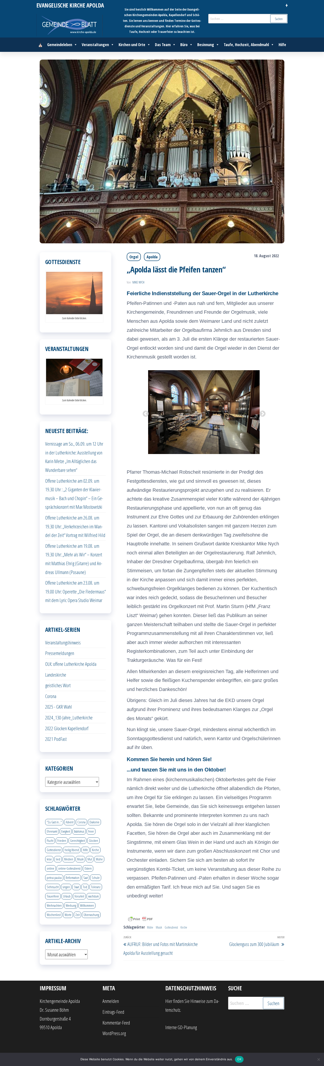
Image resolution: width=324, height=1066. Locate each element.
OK (239, 1059)
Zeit (77, 914)
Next (261, 412)
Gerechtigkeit (77, 840)
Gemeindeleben (59, 44)
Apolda (152, 256)
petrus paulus (54, 877)
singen (66, 887)
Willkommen (87, 905)
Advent (69, 822)
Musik (159, 927)
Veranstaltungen (95, 44)
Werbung (71, 905)
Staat (76, 887)
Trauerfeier (53, 896)
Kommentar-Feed (116, 1022)
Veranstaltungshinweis (63, 642)
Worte (68, 914)
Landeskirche (55, 674)
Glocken (93, 840)
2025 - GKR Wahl (58, 706)
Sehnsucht (53, 887)
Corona (50, 696)
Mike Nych (138, 282)
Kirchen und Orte (132, 44)
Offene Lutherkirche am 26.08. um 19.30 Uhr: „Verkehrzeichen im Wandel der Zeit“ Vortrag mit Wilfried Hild (75, 526)
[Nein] (318, 1059)
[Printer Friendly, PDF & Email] (140, 919)
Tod (85, 887)
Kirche (184, 927)
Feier (91, 831)
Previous (144, 412)
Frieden (61, 840)
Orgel (133, 256)
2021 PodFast (56, 739)
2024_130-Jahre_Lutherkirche (69, 717)
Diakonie (94, 822)
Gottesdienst (171, 927)
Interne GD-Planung (181, 1027)
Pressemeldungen (59, 653)
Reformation (72, 877)
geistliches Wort (58, 685)
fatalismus (79, 831)
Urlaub (67, 896)
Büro (184, 44)
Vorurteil (79, 896)
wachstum (93, 896)
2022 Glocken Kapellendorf (66, 728)
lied (58, 859)
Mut (90, 859)
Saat (85, 877)
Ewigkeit (65, 831)
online (50, 868)
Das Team (163, 44)
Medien (68, 859)
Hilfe (282, 44)
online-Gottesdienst (69, 868)
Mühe (150, 927)
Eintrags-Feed (113, 1011)
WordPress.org (114, 1033)
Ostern (88, 868)
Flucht (50, 840)
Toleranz (96, 887)
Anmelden (110, 1001)
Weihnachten (54, 905)
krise (49, 859)
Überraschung (91, 914)
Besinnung (205, 44)
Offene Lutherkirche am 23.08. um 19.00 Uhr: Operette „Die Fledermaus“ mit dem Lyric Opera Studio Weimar (75, 591)
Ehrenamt (52, 831)
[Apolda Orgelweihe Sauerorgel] (238, 412)
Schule (96, 877)
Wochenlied (54, 914)
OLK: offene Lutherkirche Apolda (70, 664)
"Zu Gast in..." (54, 822)
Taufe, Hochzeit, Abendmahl (246, 44)
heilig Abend (72, 850)
